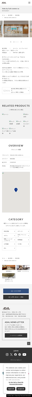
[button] (16, 190)
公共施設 (6, 244)
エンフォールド (23, 48)
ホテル (6, 235)
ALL (5, 248)
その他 (19, 244)
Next (21, 42)
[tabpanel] (16, 30)
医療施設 (20, 239)
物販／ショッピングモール (8, 239)
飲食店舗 (17, 15)
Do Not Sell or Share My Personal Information (19, 395)
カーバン (15, 48)
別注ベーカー (5, 50)
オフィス (20, 231)
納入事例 (10, 15)
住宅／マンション (22, 235)
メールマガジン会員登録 (16, 335)
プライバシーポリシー (16, 360)
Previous (10, 42)
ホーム (3, 15)
